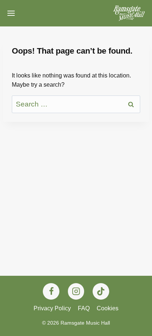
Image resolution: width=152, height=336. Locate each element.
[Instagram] (76, 291)
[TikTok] (101, 291)
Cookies (107, 308)
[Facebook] (51, 291)
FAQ (84, 308)
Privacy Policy (52, 308)
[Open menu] (11, 13)
